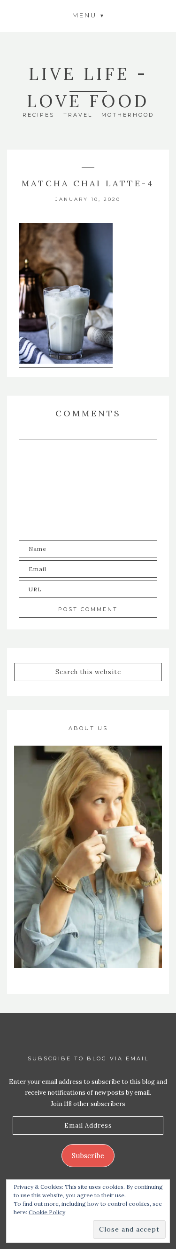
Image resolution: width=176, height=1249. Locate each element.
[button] (88, 15)
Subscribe (88, 1155)
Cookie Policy (47, 1212)
